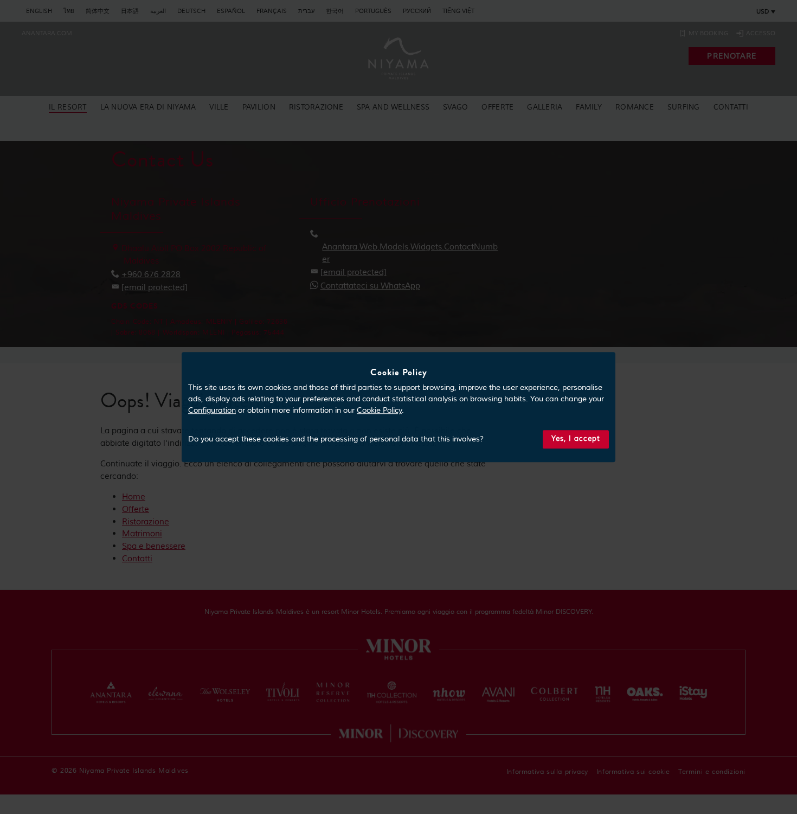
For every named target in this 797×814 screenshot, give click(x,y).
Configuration (212, 411)
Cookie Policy (379, 411)
